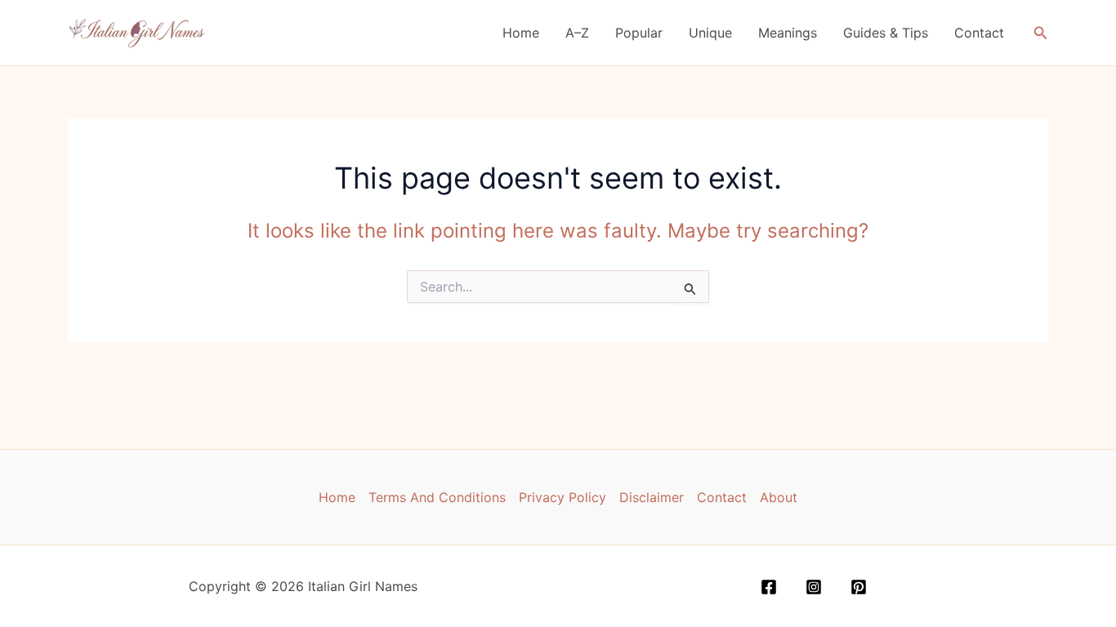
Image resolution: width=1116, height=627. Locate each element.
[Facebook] (769, 587)
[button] (1040, 33)
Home (520, 32)
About (778, 497)
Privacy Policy (562, 497)
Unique (710, 32)
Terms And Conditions (437, 497)
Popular (639, 32)
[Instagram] (814, 587)
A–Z (577, 32)
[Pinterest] (858, 587)
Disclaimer (651, 497)
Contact (979, 32)
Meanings (787, 32)
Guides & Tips (885, 32)
